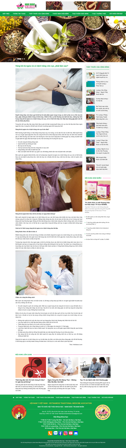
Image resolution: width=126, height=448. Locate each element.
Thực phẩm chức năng (80, 14)
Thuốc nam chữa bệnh (61, 14)
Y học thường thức (99, 14)
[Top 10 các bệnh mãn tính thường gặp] (95, 367)
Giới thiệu (6, 14)
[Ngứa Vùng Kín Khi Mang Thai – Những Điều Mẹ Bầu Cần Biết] (63, 367)
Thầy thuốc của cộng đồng (39, 14)
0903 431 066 (50, 413)
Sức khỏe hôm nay (116, 14)
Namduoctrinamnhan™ (71, 445)
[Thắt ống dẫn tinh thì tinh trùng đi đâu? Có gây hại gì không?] (30, 367)
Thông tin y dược (19, 14)
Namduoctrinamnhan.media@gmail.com (70, 413)
